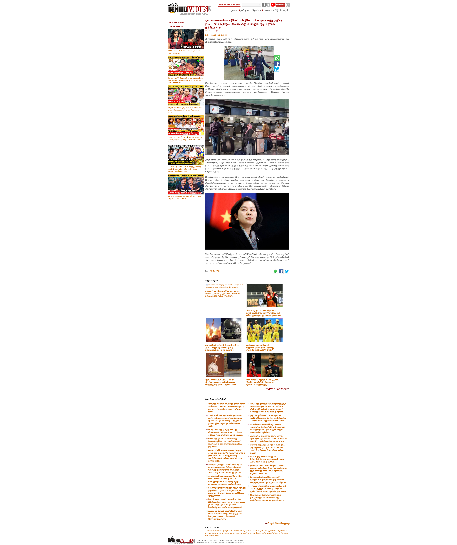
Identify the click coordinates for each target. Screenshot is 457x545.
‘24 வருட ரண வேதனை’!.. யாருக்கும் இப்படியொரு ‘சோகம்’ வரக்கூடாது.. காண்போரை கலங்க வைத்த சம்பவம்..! (267, 497)
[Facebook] (264, 5)
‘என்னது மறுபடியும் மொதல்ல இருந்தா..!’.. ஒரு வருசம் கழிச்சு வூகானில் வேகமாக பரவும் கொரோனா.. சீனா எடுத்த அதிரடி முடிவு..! (267, 448)
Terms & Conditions (237, 542)
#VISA (218, 271)
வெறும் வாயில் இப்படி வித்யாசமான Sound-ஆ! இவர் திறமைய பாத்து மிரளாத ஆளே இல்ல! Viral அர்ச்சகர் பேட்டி (185, 80)
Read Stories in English (229, 5)
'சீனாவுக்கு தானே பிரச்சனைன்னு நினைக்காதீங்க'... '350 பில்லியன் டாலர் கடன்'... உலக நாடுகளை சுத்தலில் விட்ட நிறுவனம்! (225, 442)
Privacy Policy (224, 542)
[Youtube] (273, 5)
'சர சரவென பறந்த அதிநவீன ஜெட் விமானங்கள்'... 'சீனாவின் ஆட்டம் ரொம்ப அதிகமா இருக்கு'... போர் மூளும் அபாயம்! (225, 432)
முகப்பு (207, 30)
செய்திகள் (216, 30)
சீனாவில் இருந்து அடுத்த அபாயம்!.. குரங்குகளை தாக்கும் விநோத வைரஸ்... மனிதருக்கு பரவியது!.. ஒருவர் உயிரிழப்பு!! (268, 480)
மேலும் (284, 10)
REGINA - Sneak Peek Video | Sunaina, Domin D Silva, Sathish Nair (184, 52)
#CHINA (212, 271)
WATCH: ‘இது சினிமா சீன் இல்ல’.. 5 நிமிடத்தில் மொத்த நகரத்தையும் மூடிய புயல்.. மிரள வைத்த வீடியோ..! (267, 459)
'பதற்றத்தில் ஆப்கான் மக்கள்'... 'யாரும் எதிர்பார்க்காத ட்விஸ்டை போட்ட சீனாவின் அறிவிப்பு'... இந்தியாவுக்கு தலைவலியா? (268, 438)
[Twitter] (268, 5)
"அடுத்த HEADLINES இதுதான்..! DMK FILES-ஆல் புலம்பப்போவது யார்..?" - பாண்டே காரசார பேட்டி (185, 110)
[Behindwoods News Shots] (189, 8)
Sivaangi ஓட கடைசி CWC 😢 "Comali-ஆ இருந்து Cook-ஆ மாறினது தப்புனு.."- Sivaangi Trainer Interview (185, 139)
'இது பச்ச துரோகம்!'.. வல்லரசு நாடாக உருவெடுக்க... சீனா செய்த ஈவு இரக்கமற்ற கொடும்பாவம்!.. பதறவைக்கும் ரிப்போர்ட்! (268, 418)
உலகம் (224, 30)
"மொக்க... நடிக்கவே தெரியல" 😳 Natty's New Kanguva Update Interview (184, 197)
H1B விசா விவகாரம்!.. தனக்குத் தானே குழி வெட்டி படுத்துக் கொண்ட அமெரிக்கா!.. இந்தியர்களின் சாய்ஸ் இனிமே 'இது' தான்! (268, 488)
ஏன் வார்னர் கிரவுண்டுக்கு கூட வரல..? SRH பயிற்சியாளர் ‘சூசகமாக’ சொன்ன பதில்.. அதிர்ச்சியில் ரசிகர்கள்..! (222, 294)
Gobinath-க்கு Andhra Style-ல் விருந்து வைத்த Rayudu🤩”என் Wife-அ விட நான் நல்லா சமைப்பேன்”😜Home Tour (184, 169)
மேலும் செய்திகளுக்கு (276, 388)
